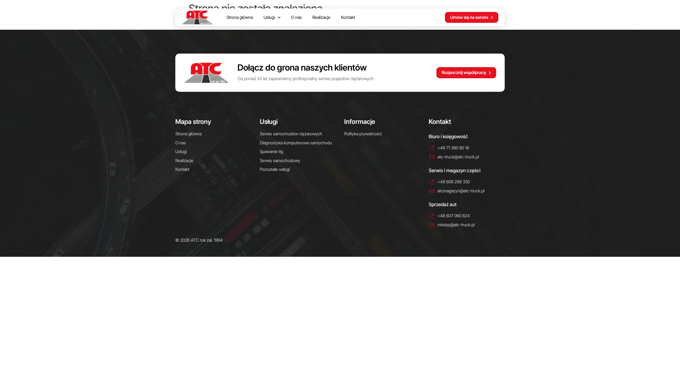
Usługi (269, 17)
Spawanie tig (271, 151)
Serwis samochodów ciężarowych (291, 133)
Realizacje (321, 17)
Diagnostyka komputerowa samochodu (296, 142)
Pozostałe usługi (275, 169)
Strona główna (240, 17)
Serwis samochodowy (280, 160)
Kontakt (348, 17)
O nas (296, 17)
